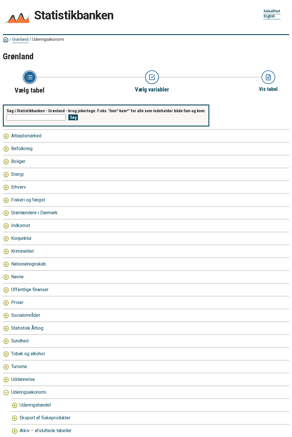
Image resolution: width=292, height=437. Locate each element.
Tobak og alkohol (28, 353)
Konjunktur (21, 238)
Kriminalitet (22, 251)
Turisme (19, 366)
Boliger (18, 161)
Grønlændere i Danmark (34, 212)
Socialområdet (25, 315)
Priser (17, 302)
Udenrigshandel (35, 405)
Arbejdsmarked (26, 135)
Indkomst (20, 225)
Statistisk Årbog (27, 328)
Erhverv (18, 187)
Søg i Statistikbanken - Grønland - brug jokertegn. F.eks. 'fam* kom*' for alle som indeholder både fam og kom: (106, 110)
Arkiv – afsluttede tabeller (46, 430)
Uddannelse (23, 379)
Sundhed (20, 341)
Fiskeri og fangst (28, 200)
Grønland (20, 39)
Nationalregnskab (28, 264)
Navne (17, 276)
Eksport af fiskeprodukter (45, 417)
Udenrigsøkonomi (28, 392)
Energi (17, 174)
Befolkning (22, 148)
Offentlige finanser (29, 289)
